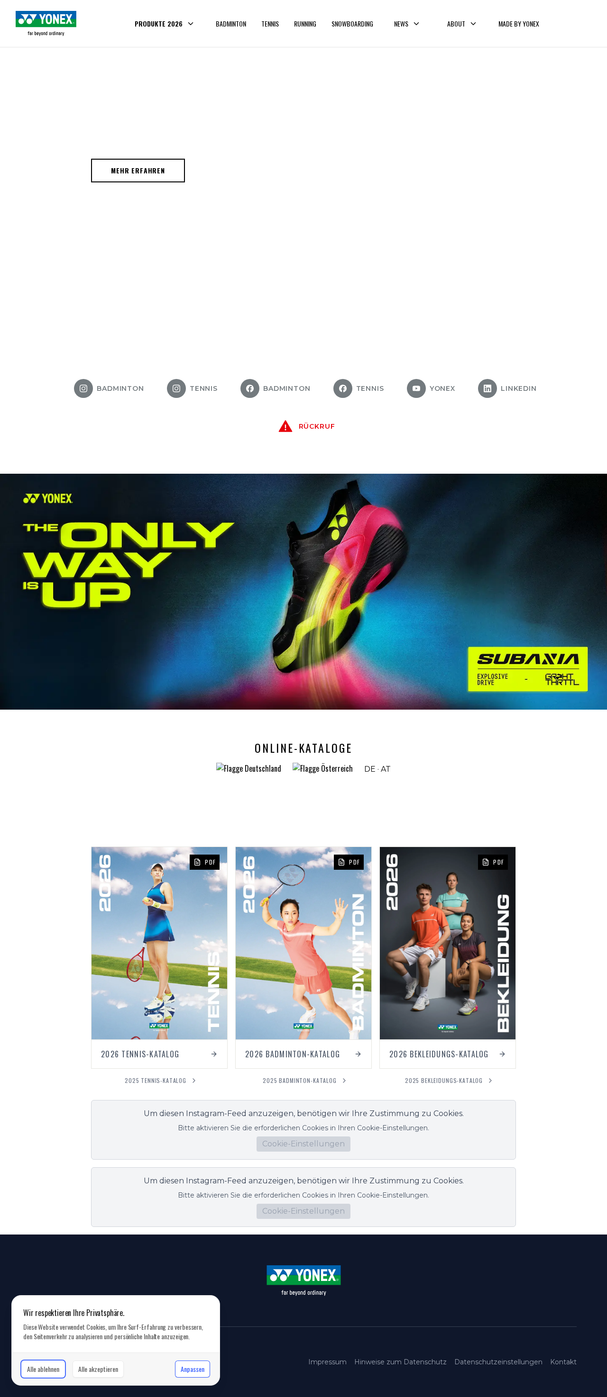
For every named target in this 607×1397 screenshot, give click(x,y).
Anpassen (192, 1369)
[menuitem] (165, 23)
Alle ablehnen (43, 1369)
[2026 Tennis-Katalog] (159, 958)
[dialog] (115, 1340)
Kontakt (563, 1362)
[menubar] (334, 23)
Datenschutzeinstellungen (498, 1362)
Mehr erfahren (138, 170)
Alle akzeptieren (98, 1369)
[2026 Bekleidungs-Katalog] (447, 958)
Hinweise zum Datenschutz (400, 1362)
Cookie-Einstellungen (303, 1143)
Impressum (327, 1362)
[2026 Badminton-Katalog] (303, 958)
